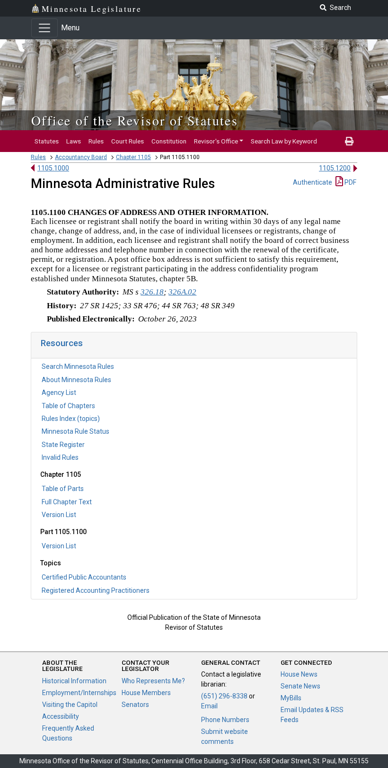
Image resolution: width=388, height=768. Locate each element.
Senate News (300, 686)
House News (299, 674)
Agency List (59, 392)
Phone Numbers (225, 719)
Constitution (168, 141)
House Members (146, 693)
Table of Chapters (68, 406)
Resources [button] (62, 343)
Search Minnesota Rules (78, 366)
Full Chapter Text (67, 502)
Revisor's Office (216, 141)
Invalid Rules (60, 457)
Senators (135, 704)
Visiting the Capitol (69, 704)
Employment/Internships (79, 693)
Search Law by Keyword (284, 141)
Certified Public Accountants (84, 577)
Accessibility (60, 716)
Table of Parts (63, 488)
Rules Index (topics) (71, 418)
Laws (73, 141)
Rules (96, 141)
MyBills (291, 698)
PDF (349, 182)
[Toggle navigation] (44, 27)
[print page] (349, 141)
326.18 (152, 291)
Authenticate (312, 182)
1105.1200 (335, 168)
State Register (63, 444)
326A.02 (182, 291)
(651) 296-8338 (224, 696)
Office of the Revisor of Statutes (134, 120)
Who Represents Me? (153, 681)
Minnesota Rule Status (75, 431)
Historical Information (74, 681)
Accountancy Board (81, 157)
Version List (59, 514)
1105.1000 (53, 168)
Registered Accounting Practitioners (96, 590)
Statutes (47, 141)
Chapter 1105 (133, 157)
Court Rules (127, 141)
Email (209, 706)
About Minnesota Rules (76, 380)
